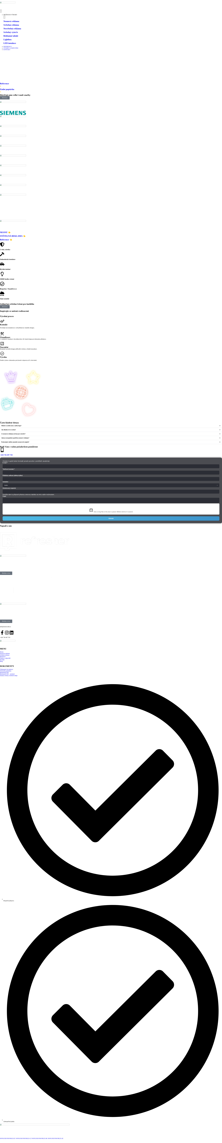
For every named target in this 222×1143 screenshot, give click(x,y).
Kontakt (2, 659)
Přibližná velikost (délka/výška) (13, 475)
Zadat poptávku (7, 90)
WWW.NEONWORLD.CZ (24, 1138)
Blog (1, 661)
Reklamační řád (4, 672)
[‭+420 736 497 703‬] (2, 450)
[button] (111, 426)
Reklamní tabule (10, 36)
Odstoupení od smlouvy (6, 669)
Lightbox (7, 39)
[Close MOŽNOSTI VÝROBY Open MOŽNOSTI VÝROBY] (4, 17)
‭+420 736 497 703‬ (6, 455)
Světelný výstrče (10, 32)
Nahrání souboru (111, 506)
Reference (4, 84)
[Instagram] (7, 632)
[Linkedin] (11, 632)
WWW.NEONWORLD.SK (40, 1138)
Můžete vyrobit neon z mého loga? (11, 425)
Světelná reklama (11, 25)
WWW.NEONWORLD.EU (8, 1138)
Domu (1, 652)
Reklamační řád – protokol (7, 674)
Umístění (5, 482)
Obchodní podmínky (5, 671)
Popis (4, 496)
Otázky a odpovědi (5, 658)
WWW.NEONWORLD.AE (55, 1138)
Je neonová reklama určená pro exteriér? (13, 434)
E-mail (5, 463)
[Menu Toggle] (1, 11)
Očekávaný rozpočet (9, 488)
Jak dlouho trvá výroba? (8, 429)
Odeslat (111, 518)
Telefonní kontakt (9, 469)
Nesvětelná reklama (12, 28)
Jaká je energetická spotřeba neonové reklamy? (15, 438)
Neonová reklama (11, 21)
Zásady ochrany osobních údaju (8, 675)
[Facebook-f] (2, 632)
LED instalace (9, 43)
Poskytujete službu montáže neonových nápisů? (15, 442)
